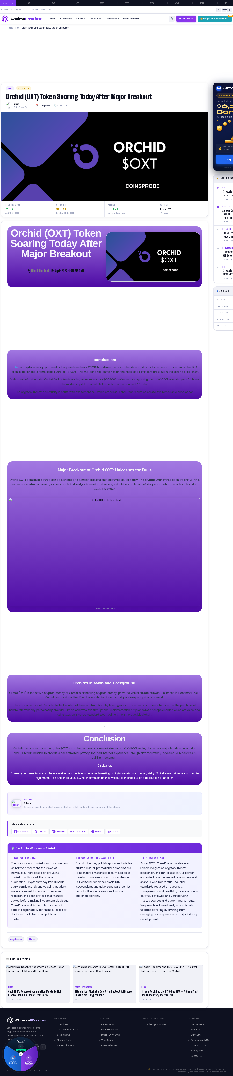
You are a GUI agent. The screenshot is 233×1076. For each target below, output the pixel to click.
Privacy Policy (198, 1050)
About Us (195, 1029)
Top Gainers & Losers (68, 1029)
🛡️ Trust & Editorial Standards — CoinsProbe (104, 848)
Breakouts (95, 18)
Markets (65, 18)
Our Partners (197, 1024)
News (79, 18)
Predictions (112, 18)
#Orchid (32, 939)
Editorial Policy (198, 1045)
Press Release (131, 18)
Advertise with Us (200, 1040)
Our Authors (197, 1034)
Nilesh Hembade (40, 271)
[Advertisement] (116, 57)
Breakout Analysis (110, 1034)
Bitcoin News (63, 1034)
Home (52, 18)
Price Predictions (110, 1029)
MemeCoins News (66, 1045)
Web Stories (107, 1040)
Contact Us (197, 1055)
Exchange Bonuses (156, 1024)
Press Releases (109, 1045)
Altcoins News (64, 1040)
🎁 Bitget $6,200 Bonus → (214, 18)
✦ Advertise (186, 18)
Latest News (107, 1024)
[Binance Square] (229, 10)
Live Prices (62, 1024)
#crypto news (16, 939)
